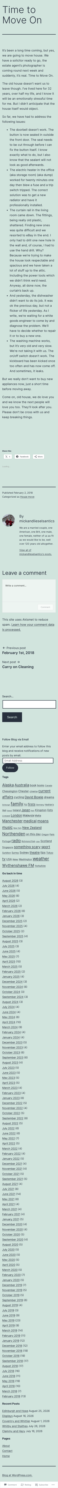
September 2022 (12, 1118)
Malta (38, 815)
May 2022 (8, 1138)
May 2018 (8, 1381)
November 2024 (12, 986)
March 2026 (10, 905)
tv (4, 859)
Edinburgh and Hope (15, 1410)
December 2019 (12, 1285)
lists (50, 810)
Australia (22, 785)
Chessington (10, 791)
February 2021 (11, 1214)
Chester (23, 791)
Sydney (24, 852)
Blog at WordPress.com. (17, 1475)
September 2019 (12, 1300)
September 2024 (12, 996)
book (33, 785)
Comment (45, 607)
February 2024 (11, 1032)
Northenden (13, 833)
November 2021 (12, 1168)
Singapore (7, 847)
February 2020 (11, 1274)
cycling (19, 797)
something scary (27, 847)
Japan (25, 810)
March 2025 (10, 966)
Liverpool (6, 816)
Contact (7, 1450)
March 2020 (10, 1269)
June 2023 (9, 1072)
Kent (32, 811)
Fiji (25, 804)
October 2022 (11, 1113)
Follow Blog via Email (15, 739)
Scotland (46, 841)
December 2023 (12, 1042)
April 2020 (8, 1264)
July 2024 (8, 1006)
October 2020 (11, 1234)
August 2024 (10, 1001)
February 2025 (11, 971)
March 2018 (9, 1391)
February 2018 (11, 1396)
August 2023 (10, 1062)
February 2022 (11, 1153)
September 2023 (12, 1057)
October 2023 (11, 1052)
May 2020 (8, 1259)
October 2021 (10, 1173)
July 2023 (8, 1067)
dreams (49, 797)
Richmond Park (28, 841)
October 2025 (11, 931)
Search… (8, 696)
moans (43, 821)
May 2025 (8, 956)
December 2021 (12, 1163)
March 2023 (10, 1087)
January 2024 (11, 1037)
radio (16, 840)
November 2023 (12, 1047)
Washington (25, 859)
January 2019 (10, 1340)
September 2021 (12, 1178)
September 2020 (12, 1239)
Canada (48, 785)
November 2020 (12, 1229)
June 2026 (9, 890)
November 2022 (12, 1108)
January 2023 (11, 1098)
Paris (52, 834)
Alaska (8, 785)
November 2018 (12, 1350)
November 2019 (12, 1290)
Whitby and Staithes (15, 1426)
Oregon (45, 834)
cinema (34, 791)
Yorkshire (40, 865)
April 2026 (8, 900)
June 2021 (8, 1194)
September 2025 (12, 936)
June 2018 (8, 1376)
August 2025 (10, 941)
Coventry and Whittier (16, 1421)
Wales (15, 859)
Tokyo (49, 852)
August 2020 (10, 1244)
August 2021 (10, 1183)
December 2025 (12, 921)
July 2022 (8, 1128)
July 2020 (8, 1249)
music (7, 827)
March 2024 (10, 1027)
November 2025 (12, 926)
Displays (7, 1415)
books (40, 785)
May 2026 (8, 895)
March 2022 (10, 1148)
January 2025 (11, 976)
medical (30, 821)
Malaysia (28, 815)
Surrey (15, 852)
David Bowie (34, 797)
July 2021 (8, 1188)
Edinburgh (6, 805)
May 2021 (8, 1199)
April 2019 (8, 1325)
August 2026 (10, 880)
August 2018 (10, 1365)
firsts (31, 804)
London (16, 815)
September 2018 (12, 1360)
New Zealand (32, 827)
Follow (10, 767)
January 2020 (11, 1280)
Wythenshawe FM (18, 865)
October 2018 (10, 1355)
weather (41, 858)
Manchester (12, 821)
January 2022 (11, 1158)
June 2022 (9, 1133)
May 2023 (8, 1077)
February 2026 (11, 910)
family (17, 803)
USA (9, 859)
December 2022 (12, 1103)
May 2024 (8, 1017)
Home (6, 1456)
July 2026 (8, 885)
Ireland (17, 810)
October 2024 (11, 991)
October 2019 (10, 1295)
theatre (35, 852)
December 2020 (12, 1224)
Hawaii (9, 811)
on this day (33, 834)
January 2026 (11, 916)
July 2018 (8, 1371)
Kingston (41, 810)
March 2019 (9, 1330)
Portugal (6, 841)
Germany (40, 805)
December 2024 (12, 981)
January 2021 (10, 1219)
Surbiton (6, 852)
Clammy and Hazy (13, 1431)
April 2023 (8, 1082)
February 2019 (11, 1335)
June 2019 (8, 1315)
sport (45, 847)
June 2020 (9, 1254)
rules (38, 841)
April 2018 (8, 1386)
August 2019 (10, 1305)
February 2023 (11, 1093)
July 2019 (8, 1310)
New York (17, 828)
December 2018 (12, 1345)
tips (43, 852)
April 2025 (8, 961)
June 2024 (9, 1012)
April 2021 (8, 1204)
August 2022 (10, 1123)
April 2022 (8, 1143)
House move (27, 496)
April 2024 (8, 1022)
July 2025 (8, 946)
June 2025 (9, 951)
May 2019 (8, 1320)
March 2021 (9, 1209)
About (6, 1445)
